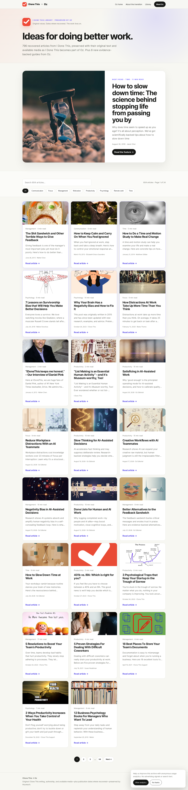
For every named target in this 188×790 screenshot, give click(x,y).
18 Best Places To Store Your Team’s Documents (141, 645)
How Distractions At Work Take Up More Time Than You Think (142, 306)
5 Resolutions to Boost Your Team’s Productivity (43, 645)
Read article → (32, 263)
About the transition (134, 4)
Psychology (104, 191)
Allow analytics (140, 782)
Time (131, 191)
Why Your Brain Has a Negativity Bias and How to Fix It (94, 306)
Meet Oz (159, 4)
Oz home (119, 4)
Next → (109, 759)
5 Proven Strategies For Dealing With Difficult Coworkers (89, 647)
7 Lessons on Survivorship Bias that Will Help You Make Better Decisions (44, 306)
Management (63, 191)
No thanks (156, 782)
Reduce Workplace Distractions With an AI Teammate (40, 444)
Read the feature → (124, 152)
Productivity (90, 191)
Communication (37, 191)
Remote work (119, 191)
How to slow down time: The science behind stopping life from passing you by (134, 103)
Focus (50, 191)
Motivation (77, 191)
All (25, 191)
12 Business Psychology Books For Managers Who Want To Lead (91, 716)
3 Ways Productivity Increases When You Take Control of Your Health (45, 716)
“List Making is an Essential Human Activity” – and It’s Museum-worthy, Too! (91, 375)
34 (100, 759)
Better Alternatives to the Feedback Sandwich (139, 511)
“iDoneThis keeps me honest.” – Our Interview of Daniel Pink (45, 373)
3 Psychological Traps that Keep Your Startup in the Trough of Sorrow (140, 578)
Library (148, 4)
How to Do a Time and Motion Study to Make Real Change (142, 235)
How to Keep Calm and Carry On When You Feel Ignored (93, 235)
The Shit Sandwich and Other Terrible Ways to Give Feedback (44, 237)
